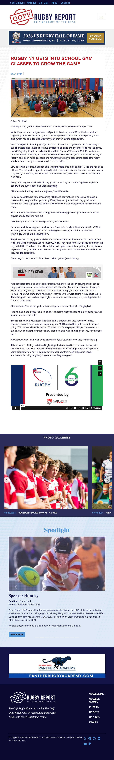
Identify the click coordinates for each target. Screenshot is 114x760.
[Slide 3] (47, 635)
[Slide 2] (42, 635)
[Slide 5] (57, 635)
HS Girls (94, 715)
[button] (16, 586)
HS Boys (94, 710)
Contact (65, 2)
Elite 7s (94, 705)
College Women (94, 698)
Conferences (17, 2)
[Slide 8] (72, 635)
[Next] (107, 480)
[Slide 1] (37, 635)
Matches (32, 2)
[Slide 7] (67, 635)
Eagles (93, 720)
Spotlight (44, 2)
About (55, 2)
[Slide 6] (62, 635)
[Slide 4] (52, 635)
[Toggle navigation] (101, 17)
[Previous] (7, 480)
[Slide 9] (77, 635)
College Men (97, 691)
